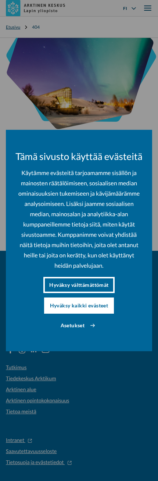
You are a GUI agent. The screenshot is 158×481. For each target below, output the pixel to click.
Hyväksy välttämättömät (78, 285)
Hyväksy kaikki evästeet (79, 305)
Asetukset (73, 325)
